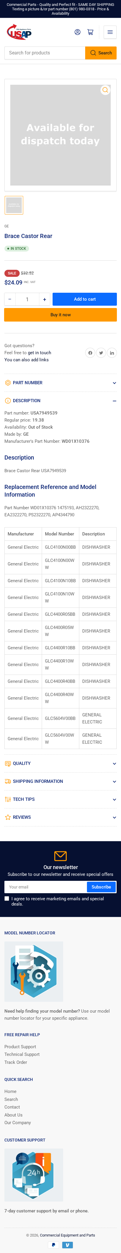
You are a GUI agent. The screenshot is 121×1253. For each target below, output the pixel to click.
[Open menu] (110, 32)
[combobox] (60, 52)
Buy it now (61, 314)
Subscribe (101, 887)
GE (6, 226)
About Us (13, 1115)
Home (10, 1091)
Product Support (20, 1046)
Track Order (15, 1062)
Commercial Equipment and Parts (67, 1235)
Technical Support (22, 1054)
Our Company (17, 1122)
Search (105, 53)
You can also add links (26, 359)
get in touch (39, 352)
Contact (12, 1107)
